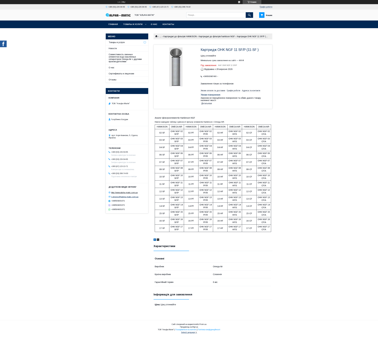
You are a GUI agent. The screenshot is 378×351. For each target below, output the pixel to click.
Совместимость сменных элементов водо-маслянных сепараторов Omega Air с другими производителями (125, 58)
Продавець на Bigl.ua (189, 327)
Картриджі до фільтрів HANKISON (180, 36)
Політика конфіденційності (209, 330)
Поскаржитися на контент (185, 330)
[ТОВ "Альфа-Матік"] (118, 16)
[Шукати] (249, 15)
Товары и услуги (132, 24)
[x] (158, 240)
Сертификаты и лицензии (121, 73)
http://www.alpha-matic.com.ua (124, 192)
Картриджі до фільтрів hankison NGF (217, 36)
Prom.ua (202, 324)
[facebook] (155, 240)
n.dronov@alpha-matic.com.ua (124, 197)
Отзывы (112, 79)
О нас (154, 24)
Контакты (168, 24)
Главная (113, 24)
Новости (113, 48)
